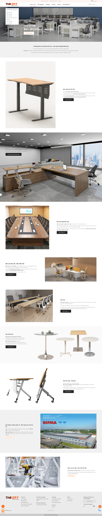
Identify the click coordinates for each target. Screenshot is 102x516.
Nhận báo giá (9, 436)
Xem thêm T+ (68, 99)
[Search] (89, 4)
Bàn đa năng (9, 23)
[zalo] (99, 509)
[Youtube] (93, 506)
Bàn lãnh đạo (9, 14)
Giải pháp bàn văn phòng (12, 9)
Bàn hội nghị (9, 15)
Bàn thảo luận (9, 21)
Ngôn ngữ (9, 510)
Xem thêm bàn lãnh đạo (13, 154)
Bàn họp (8, 19)
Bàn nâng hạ (9, 12)
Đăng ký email (89, 501)
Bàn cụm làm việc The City (12, 17)
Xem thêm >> (62, 232)
